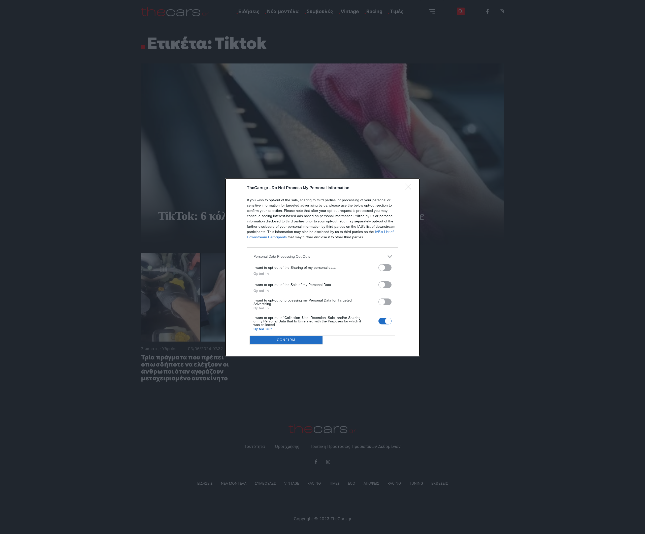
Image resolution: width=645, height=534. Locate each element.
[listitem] (322, 256)
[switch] (385, 267)
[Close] (409, 188)
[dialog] (322, 267)
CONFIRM (286, 340)
